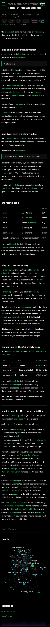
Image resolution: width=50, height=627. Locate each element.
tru (19, 4)
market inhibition (29, 509)
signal (16, 436)
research (26, 21)
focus (38, 273)
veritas (15, 329)
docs (26, 4)
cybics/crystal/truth (9, 611)
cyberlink (7, 54)
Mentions (12, 529)
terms (34, 4)
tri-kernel (17, 92)
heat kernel (17, 95)
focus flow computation (15, 506)
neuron (17, 73)
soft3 (11, 4)
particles (29, 54)
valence (40, 440)
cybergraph (9, 32)
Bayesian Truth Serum (29, 455)
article (11, 21)
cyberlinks (5, 273)
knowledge (38, 32)
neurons (4, 173)
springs (39, 92)
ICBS (10, 446)
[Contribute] (42, 4)
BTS (14, 443)
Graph (3, 529)
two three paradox (14, 351)
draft (18, 21)
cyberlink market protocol (16, 138)
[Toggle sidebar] (3, 3)
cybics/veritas (6, 616)
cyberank (36, 95)
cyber (4, 21)
